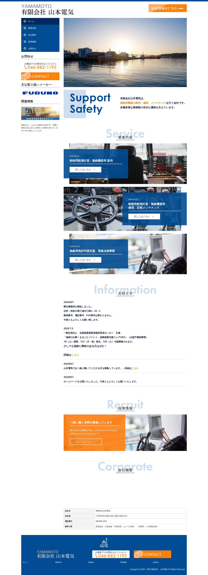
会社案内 (32, 35)
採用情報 (32, 42)
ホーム (31, 21)
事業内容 (32, 28)
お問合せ (32, 48)
